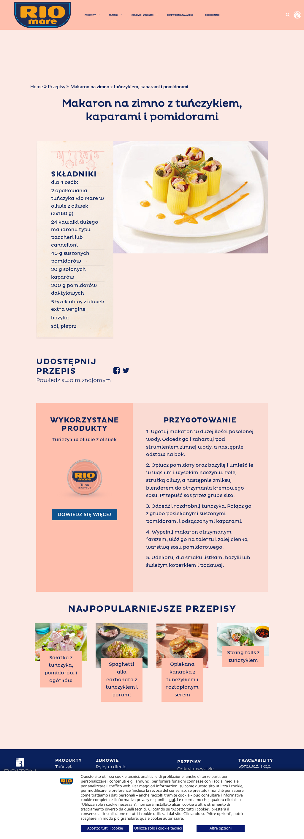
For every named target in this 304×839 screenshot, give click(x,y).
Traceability (255, 760)
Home (36, 86)
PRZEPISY (189, 761)
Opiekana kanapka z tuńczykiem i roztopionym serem (182, 679)
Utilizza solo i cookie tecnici (158, 828)
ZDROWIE (107, 760)
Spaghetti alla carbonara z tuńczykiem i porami (122, 679)
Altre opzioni (221, 828)
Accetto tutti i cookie (105, 828)
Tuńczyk (63, 766)
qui (172, 799)
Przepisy (56, 86)
